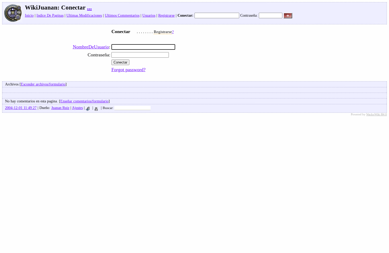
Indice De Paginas (50, 15)
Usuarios (148, 15)
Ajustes (77, 108)
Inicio (29, 15)
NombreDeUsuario (91, 46)
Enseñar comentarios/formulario (84, 101)
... (89, 7)
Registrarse (166, 15)
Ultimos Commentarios (122, 15)
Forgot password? (128, 69)
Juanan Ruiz (60, 108)
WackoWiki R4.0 (376, 114)
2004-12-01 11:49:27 (21, 108)
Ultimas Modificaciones (84, 15)
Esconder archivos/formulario (43, 84)
